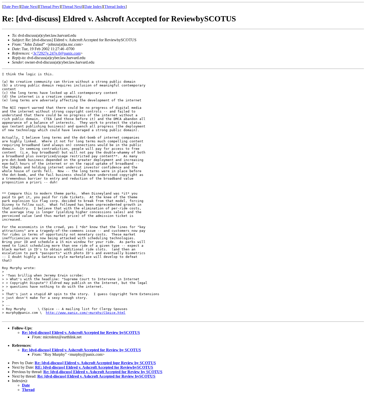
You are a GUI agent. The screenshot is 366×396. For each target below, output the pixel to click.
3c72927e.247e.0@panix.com (56, 53)
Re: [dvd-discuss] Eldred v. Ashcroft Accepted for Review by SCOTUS (81, 350)
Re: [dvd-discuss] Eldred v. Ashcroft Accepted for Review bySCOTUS (81, 332)
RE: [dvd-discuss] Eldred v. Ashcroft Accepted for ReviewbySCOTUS (94, 367)
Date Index (93, 6)
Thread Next (72, 6)
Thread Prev (50, 6)
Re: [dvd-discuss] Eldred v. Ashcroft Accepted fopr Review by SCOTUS (95, 363)
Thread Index (114, 6)
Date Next (29, 6)
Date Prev (11, 6)
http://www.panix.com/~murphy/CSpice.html (85, 313)
